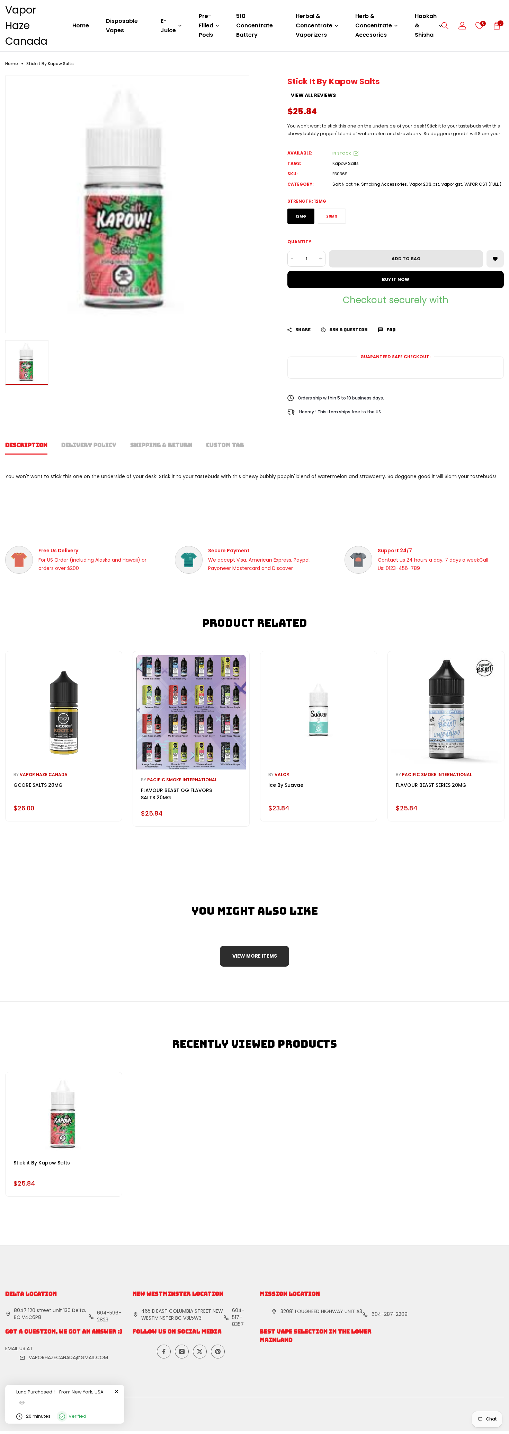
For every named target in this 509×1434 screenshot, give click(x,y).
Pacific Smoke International (182, 780)
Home (80, 25)
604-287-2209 (390, 1314)
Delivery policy (88, 445)
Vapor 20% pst (424, 184)
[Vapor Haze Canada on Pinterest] (218, 1351)
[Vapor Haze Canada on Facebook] (164, 1351)
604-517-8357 (238, 1317)
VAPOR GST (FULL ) (482, 184)
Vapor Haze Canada (26, 25)
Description (26, 445)
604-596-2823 (109, 1316)
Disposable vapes (122, 25)
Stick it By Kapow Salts (42, 1162)
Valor (282, 774)
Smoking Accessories (384, 184)
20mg (332, 216)
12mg (301, 216)
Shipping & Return (161, 445)
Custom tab (225, 445)
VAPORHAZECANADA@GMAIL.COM (68, 1357)
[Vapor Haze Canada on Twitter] (200, 1351)
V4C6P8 (31, 1317)
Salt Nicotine (345, 184)
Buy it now (395, 279)
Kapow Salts (345, 163)
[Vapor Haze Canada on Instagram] (182, 1351)
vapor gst (451, 184)
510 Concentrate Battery (254, 25)
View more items (254, 955)
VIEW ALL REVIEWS (313, 95)
